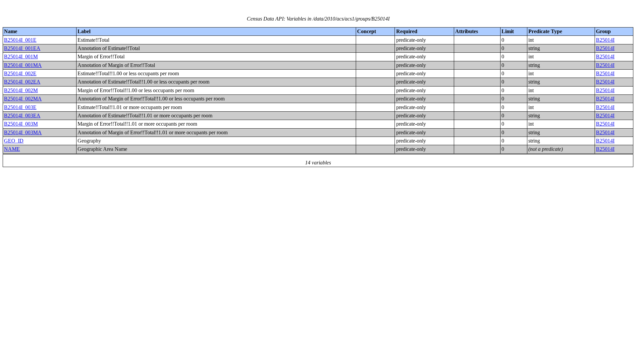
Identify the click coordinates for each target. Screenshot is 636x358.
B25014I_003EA (22, 115)
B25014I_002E (20, 73)
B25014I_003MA (23, 132)
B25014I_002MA (23, 98)
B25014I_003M (21, 124)
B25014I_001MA (23, 65)
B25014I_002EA (22, 82)
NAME (12, 149)
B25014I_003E (20, 107)
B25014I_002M (21, 90)
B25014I (605, 40)
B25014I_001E (20, 40)
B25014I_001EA (22, 48)
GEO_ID (14, 141)
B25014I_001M (21, 56)
